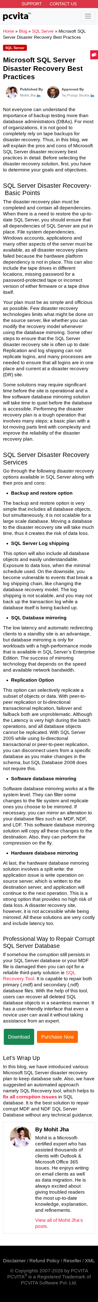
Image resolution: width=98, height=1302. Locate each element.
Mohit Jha (28, 95)
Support (32, 4)
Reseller (72, 1260)
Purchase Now (57, 1037)
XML (90, 1260)
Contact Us (63, 4)
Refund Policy (44, 1260)
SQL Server (14, 48)
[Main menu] (88, 16)
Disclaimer (14, 1260)
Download (19, 1037)
